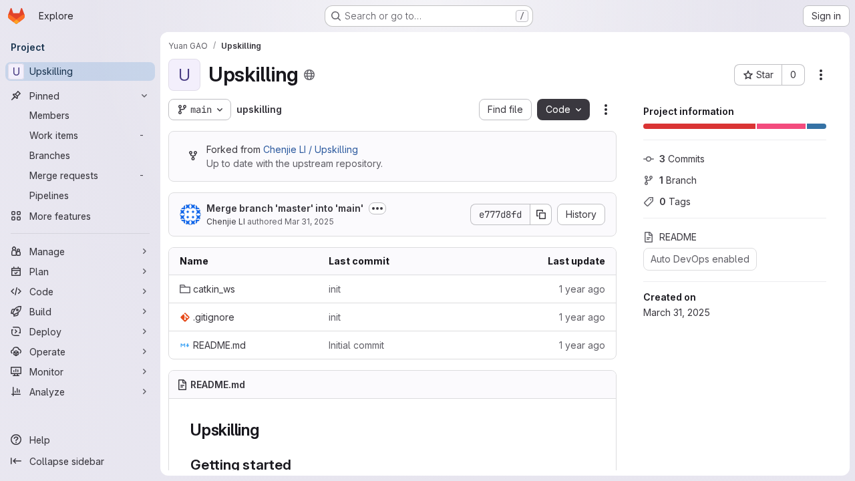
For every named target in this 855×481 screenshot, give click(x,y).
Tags (675, 201)
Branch (678, 180)
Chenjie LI (225, 221)
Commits (682, 158)
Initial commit (356, 345)
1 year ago (582, 289)
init (335, 289)
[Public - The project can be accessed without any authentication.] (309, 74)
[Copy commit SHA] (541, 214)
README (678, 237)
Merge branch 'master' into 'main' (284, 208)
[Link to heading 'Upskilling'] (268, 430)
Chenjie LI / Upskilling (310, 149)
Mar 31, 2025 (309, 221)
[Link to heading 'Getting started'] (299, 464)
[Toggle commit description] (377, 208)
